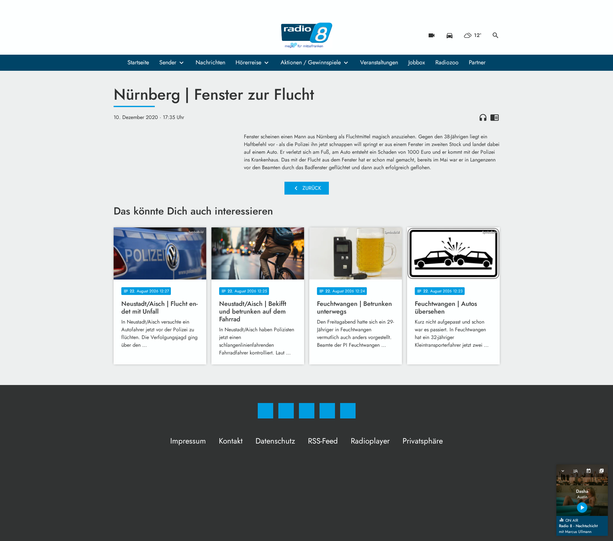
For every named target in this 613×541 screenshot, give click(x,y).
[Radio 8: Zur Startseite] (306, 35)
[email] (171, 35)
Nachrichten (210, 62)
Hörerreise (248, 62)
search (495, 35)
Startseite (138, 62)
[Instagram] (132, 35)
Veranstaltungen (379, 62)
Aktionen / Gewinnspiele (311, 62)
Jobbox (416, 62)
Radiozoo (447, 62)
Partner (477, 62)
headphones (483, 117)
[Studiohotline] (158, 35)
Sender (167, 62)
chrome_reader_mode (494, 117)
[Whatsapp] (145, 35)
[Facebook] (120, 35)
